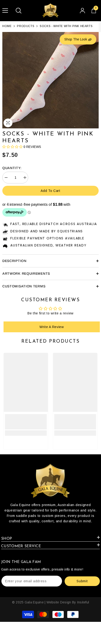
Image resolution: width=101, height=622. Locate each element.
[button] (12, 147)
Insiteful (83, 602)
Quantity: (11, 168)
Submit (82, 581)
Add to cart (50, 191)
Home (7, 26)
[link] (26, 421)
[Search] (18, 10)
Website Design (59, 602)
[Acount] (82, 11)
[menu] (5, 10)
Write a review (51, 327)
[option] (50, 80)
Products (25, 26)
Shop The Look (76, 39)
